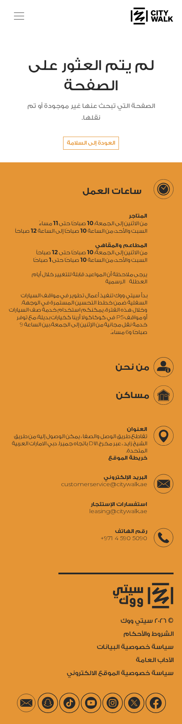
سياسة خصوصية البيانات (135, 647)
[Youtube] (91, 703)
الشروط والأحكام (149, 634)
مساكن (132, 395)
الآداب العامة (155, 660)
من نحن (132, 367)
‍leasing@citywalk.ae (118, 511)
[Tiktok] (69, 703)
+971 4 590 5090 (123, 538)
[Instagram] (112, 703)
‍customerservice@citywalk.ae (104, 484)
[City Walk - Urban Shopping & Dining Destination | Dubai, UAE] (152, 16)
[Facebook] (156, 703)
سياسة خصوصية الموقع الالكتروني (120, 673)
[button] (17, 16)
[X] (134, 703)
